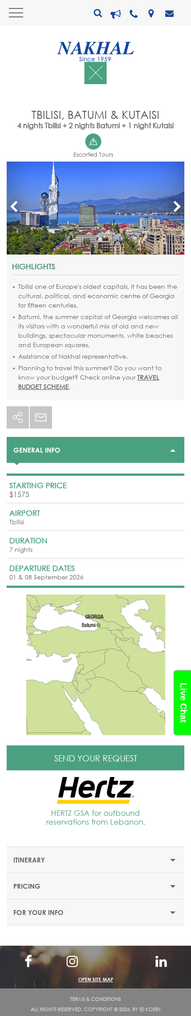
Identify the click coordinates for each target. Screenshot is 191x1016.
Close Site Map (96, 960)
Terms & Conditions (95, 999)
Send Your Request (95, 758)
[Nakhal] (95, 52)
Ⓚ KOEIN (149, 1009)
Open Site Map (95, 979)
